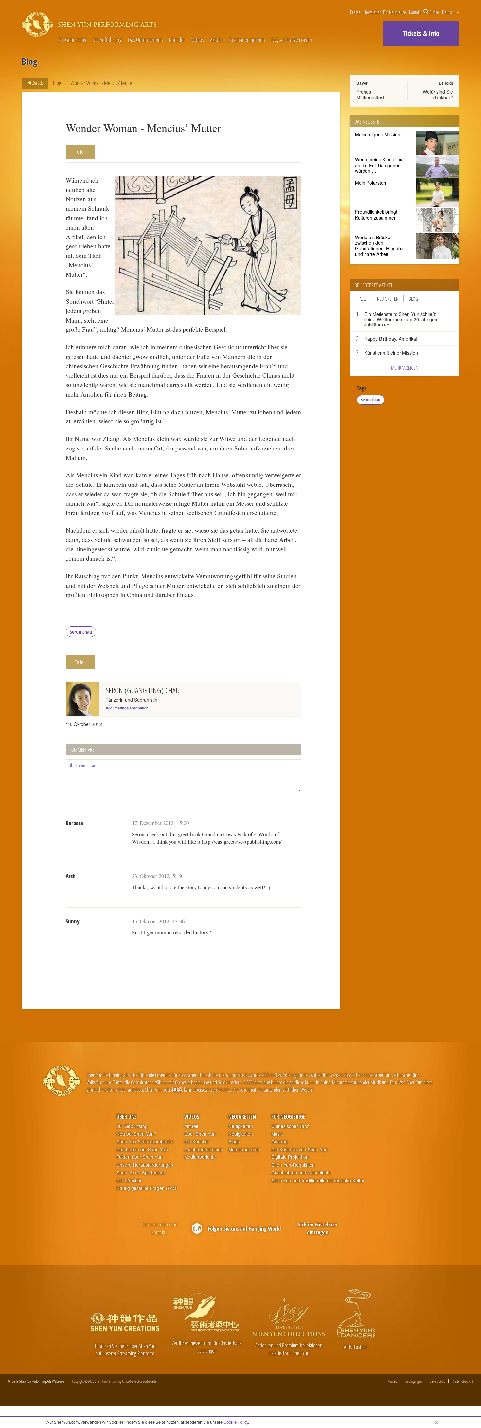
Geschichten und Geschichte (301, 1173)
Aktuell (216, 40)
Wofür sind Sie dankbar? (438, 94)
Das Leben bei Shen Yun (142, 1149)
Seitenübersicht (463, 1381)
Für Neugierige (394, 12)
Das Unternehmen (145, 40)
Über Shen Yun (200, 1134)
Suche (434, 12)
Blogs (234, 1141)
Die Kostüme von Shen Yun (299, 1149)
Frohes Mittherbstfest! (371, 94)
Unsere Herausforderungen (144, 1165)
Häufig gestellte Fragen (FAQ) (147, 1188)
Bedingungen (413, 1381)
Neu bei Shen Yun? (136, 1134)
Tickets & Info (421, 33)
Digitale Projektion (290, 1157)
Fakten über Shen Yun (139, 1157)
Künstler (177, 40)
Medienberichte (200, 1157)
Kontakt (414, 12)
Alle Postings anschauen (127, 707)
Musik (277, 1134)
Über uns (126, 1116)
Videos (197, 40)
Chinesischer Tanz (290, 1126)
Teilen (80, 151)
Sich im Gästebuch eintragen (317, 1228)
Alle (363, 298)
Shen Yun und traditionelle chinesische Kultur (318, 1180)
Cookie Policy (235, 1422)
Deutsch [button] (448, 12)
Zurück (37, 82)
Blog (57, 83)
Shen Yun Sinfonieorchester (145, 1141)
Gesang (279, 1141)
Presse (355, 12)
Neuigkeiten (388, 298)
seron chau (81, 631)
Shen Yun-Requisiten (293, 1165)
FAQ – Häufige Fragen (291, 40)
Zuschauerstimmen (247, 40)
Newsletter (372, 12)
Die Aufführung (107, 40)
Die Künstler (129, 1180)
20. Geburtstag (72, 40)
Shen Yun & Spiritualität (140, 1173)
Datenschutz (437, 1381)
